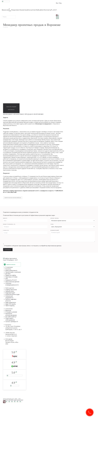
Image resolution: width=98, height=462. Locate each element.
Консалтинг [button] (32, 10)
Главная (5, 27)
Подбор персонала (11, 289)
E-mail (6, 230)
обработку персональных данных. (51, 246)
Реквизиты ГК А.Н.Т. (11, 280)
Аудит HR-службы (10, 304)
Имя (5, 218)
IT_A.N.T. (54, 10)
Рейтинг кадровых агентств (10, 300)
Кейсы (38, 10)
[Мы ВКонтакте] (4, 402)
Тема (52, 224)
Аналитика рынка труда (12, 294)
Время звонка (55, 218)
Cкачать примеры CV (11, 321)
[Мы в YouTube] (12, 402)
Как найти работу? (10, 317)
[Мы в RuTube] (21, 402)
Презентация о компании (13, 272)
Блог (42, 10)
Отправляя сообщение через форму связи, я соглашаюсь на (33, 246)
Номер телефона (9, 224)
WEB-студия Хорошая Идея (17, 400)
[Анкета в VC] (18, 402)
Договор (7, 274)
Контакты (47, 10)
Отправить (62, 30)
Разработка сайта (7, 400)
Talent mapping (9, 305)
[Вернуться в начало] (6, 3)
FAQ (6, 278)
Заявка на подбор (10, 275)
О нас (10, 10)
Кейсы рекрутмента (11, 270)
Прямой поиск (9, 291)
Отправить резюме (11, 312)
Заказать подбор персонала (11, 108)
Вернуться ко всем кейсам (13, 197)
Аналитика (24, 10)
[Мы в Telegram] (7, 402)
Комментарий (55, 230)
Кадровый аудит (10, 293)
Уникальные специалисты (9, 296)
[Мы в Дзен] (15, 402)
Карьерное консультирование (11, 314)
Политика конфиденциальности (12, 284)
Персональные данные (12, 282)
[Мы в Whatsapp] (10, 402)
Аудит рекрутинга (10, 302)
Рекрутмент (15, 10)
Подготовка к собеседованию (10, 319)
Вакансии (5, 10)
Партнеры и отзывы (11, 277)
